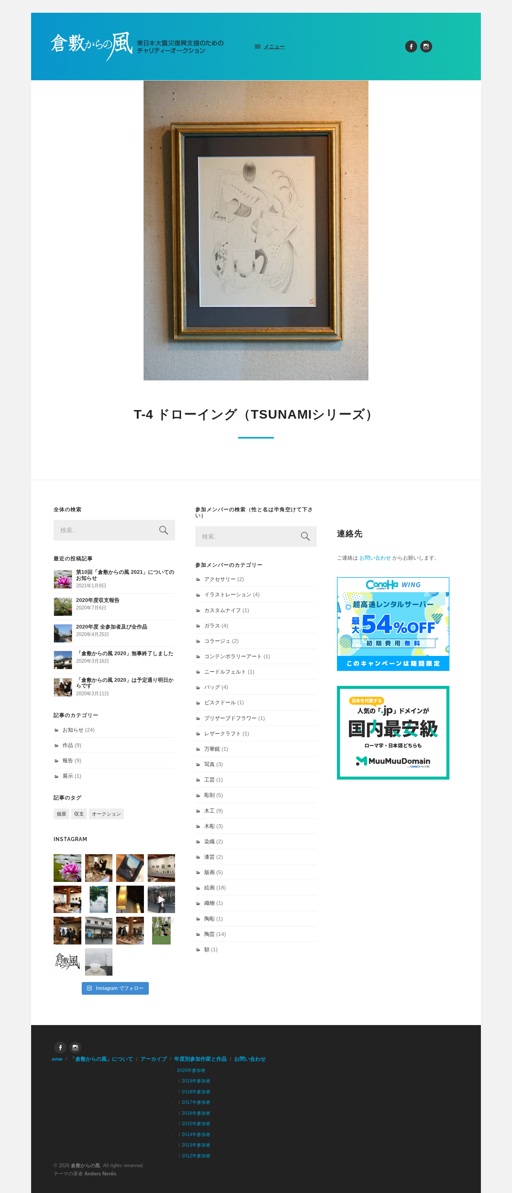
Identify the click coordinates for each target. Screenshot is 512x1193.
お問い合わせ (375, 558)
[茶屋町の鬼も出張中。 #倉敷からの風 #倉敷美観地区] (161, 899)
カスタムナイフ (222, 610)
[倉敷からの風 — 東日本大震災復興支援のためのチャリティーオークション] (137, 46)
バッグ (212, 687)
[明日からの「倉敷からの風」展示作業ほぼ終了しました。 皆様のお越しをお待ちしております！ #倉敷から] (130, 931)
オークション (106, 814)
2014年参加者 (196, 1134)
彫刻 (209, 795)
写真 (209, 764)
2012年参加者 (196, 1156)
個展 (61, 814)
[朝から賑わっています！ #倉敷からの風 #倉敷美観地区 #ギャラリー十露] (67, 931)
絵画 (209, 888)
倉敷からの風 (85, 1165)
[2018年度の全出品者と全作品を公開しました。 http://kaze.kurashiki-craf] (130, 899)
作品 (68, 745)
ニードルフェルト (225, 672)
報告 (68, 760)
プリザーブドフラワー (230, 718)
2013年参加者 (196, 1145)
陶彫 (209, 919)
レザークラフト (222, 733)
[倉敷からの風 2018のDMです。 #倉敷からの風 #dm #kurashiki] (161, 931)
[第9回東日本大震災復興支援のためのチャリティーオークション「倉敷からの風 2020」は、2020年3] (130, 868)
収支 (79, 814)
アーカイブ (154, 1059)
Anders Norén (100, 1174)
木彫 (209, 826)
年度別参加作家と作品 (200, 1059)
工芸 (209, 780)
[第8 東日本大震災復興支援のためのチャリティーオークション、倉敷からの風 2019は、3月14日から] (99, 899)
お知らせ (73, 730)
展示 (68, 776)
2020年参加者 (191, 1070)
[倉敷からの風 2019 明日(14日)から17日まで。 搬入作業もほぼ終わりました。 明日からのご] (67, 899)
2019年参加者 (196, 1081)
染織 (209, 841)
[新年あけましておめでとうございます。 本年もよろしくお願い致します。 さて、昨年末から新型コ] (67, 868)
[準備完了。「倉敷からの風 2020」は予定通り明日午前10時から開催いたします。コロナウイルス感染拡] (99, 868)
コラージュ (217, 641)
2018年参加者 (196, 1092)
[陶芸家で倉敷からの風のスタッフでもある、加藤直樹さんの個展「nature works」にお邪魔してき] (99, 962)
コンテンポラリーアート (233, 656)
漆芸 (209, 857)
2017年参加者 (196, 1102)
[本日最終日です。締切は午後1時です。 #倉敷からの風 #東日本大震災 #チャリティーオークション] (161, 868)
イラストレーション (228, 594)
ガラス (212, 626)
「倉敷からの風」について (101, 1059)
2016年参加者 (196, 1113)
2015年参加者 (196, 1123)
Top (494, 1175)
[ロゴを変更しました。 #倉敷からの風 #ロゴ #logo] (67, 962)
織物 (209, 903)
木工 (209, 811)
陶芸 (209, 934)
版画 (209, 872)
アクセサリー (220, 579)
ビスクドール (220, 702)
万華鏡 (212, 749)
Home (55, 1059)
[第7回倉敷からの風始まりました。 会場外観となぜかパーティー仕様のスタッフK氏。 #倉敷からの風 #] (99, 931)
